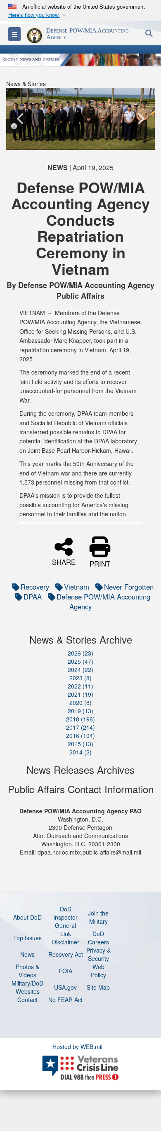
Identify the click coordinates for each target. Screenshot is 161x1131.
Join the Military (98, 917)
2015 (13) (80, 744)
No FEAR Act (65, 999)
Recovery (35, 587)
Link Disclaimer (65, 938)
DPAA (33, 597)
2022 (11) (80, 686)
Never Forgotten (129, 587)
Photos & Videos (27, 970)
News (27, 954)
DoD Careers (98, 938)
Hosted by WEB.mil (77, 1046)
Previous (20, 118)
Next (140, 118)
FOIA (65, 971)
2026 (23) (80, 653)
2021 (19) (80, 694)
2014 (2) (80, 752)
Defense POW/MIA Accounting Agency (103, 601)
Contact (27, 999)
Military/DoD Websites (27, 987)
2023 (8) (80, 678)
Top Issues (27, 938)
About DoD (27, 917)
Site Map (98, 987)
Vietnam (76, 587)
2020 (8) (80, 702)
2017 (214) (80, 727)
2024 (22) (80, 669)
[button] (38, 15)
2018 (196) (80, 719)
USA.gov (65, 987)
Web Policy (98, 970)
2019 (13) (80, 711)
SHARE (64, 561)
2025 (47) (80, 661)
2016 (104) (80, 735)
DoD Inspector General (65, 917)
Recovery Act (65, 954)
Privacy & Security (98, 954)
